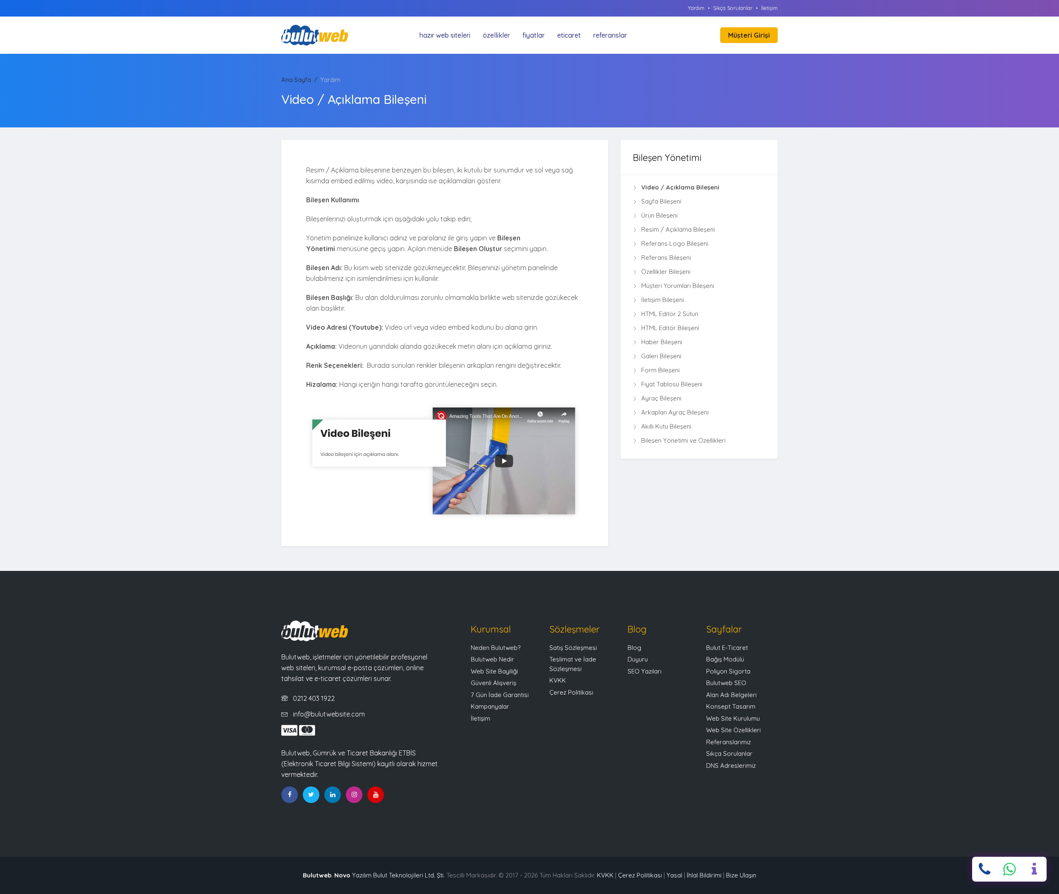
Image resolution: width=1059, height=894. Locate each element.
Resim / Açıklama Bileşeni (678, 229)
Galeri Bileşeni (661, 356)
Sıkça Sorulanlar (732, 8)
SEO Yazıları (644, 671)
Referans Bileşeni (666, 257)
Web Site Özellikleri (733, 730)
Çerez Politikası (571, 692)
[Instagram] (354, 794)
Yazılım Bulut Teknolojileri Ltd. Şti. (389, 875)
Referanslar (610, 35)
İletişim (769, 8)
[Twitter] (311, 794)
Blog (634, 648)
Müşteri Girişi (749, 35)
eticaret (569, 35)
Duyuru (638, 659)
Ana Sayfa (296, 80)
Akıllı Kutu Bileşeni (666, 426)
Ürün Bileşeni (659, 215)
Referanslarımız (728, 742)
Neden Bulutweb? (495, 648)
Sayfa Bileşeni (661, 201)
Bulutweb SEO (726, 683)
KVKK (557, 680)
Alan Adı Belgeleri (731, 695)
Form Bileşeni (660, 370)
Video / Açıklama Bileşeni (680, 187)
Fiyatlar (533, 35)
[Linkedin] (332, 794)
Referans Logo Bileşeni (674, 243)
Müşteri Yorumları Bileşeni (677, 286)
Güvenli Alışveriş (493, 683)
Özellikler (496, 35)
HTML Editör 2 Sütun (669, 314)
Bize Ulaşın (741, 875)
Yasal (674, 875)
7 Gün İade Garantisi (500, 695)
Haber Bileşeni (661, 342)
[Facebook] (289, 794)
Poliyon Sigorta (728, 671)
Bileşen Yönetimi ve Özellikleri (683, 440)
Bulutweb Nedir (492, 659)
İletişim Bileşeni (662, 300)
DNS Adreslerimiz (731, 765)
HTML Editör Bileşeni (670, 328)
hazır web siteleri (444, 35)
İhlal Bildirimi (704, 875)
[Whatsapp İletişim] (1009, 869)
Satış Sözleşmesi (573, 648)
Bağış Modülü (725, 659)
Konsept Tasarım (730, 706)
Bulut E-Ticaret (727, 648)
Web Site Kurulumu (733, 718)
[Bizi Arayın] (984, 869)
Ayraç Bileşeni (661, 398)
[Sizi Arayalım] (1034, 869)
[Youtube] (375, 794)
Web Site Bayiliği (494, 671)
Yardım (696, 8)
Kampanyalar (490, 706)
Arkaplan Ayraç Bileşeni (675, 412)
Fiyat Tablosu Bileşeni (671, 384)
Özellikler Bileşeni (665, 272)
